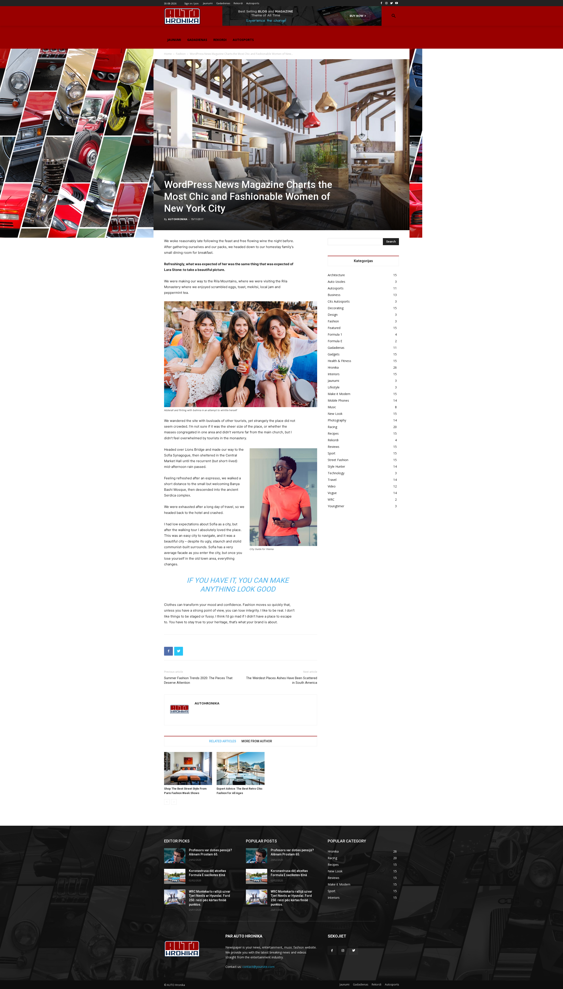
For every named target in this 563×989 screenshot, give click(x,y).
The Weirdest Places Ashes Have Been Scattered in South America (281, 680)
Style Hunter (336, 466)
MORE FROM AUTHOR (256, 741)
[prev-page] (167, 802)
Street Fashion (338, 460)
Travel (332, 480)
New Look (335, 414)
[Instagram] (386, 3)
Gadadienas (336, 348)
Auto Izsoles (336, 281)
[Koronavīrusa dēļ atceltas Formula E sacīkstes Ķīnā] (174, 876)
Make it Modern (339, 394)
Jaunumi (333, 381)
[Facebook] (381, 3)
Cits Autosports (339, 301)
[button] (393, 16)
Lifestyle (334, 387)
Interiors (334, 374)
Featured (334, 328)
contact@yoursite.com (258, 967)
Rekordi (333, 440)
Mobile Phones (338, 400)
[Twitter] (391, 3)
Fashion (181, 54)
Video (332, 486)
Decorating (336, 308)
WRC (331, 499)
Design (333, 315)
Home (168, 54)
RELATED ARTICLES (222, 741)
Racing (332, 427)
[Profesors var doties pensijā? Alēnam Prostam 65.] (174, 855)
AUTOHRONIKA (177, 219)
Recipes (333, 433)
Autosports (336, 288)
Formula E (335, 341)
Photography (337, 420)
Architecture (336, 275)
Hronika (333, 367)
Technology (336, 473)
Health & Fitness (339, 361)
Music (332, 407)
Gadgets (334, 354)
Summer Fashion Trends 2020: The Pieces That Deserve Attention (198, 680)
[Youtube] (396, 3)
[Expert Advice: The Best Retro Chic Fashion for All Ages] (241, 768)
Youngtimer (336, 506)
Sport (331, 453)
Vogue (332, 493)
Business (334, 295)
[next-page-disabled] (174, 802)
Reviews (333, 447)
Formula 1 (335, 334)
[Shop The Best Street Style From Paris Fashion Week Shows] (188, 768)
